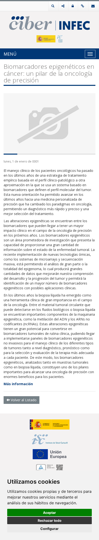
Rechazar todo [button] (50, 520)
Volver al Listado (23, 400)
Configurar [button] (49, 529)
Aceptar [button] (49, 513)
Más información (18, 384)
